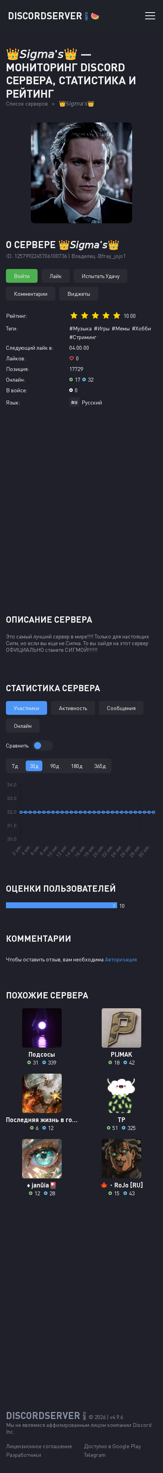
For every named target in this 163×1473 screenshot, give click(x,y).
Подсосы (41, 1054)
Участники (26, 708)
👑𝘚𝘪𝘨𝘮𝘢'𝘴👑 (76, 103)
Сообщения (121, 708)
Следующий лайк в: (29, 347)
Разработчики (23, 1454)
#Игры (102, 328)
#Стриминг (82, 337)
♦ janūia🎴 (42, 1185)
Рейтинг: (16, 315)
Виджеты (78, 293)
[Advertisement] (81, 513)
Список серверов (27, 103)
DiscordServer (53, 15)
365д (100, 765)
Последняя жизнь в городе (42, 1119)
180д (76, 765)
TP (121, 1119)
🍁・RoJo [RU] (121, 1185)
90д (54, 765)
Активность (73, 708)
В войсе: (16, 390)
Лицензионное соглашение (39, 1446)
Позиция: (17, 368)
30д (34, 765)
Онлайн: (15, 379)
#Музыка (80, 328)
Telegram (95, 1454)
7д (15, 765)
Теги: (12, 328)
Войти (22, 276)
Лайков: (16, 358)
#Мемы (121, 328)
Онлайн (23, 725)
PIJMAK (121, 1054)
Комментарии (30, 293)
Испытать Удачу (100, 276)
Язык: (13, 402)
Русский (92, 402)
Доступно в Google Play (112, 1446)
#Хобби (141, 328)
